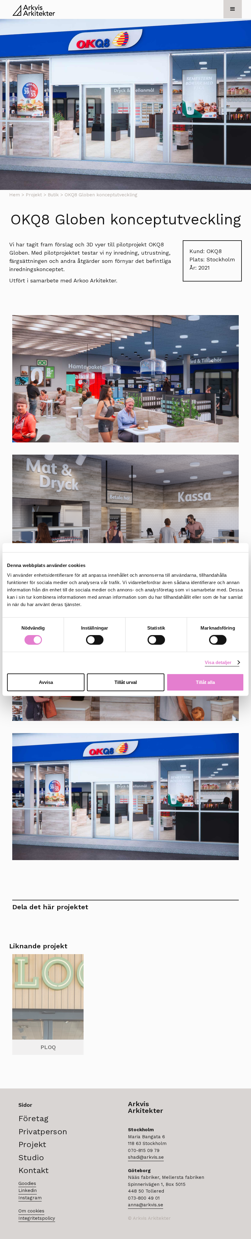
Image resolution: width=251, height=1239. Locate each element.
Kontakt (33, 1170)
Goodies (27, 1183)
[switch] (94, 640)
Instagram (30, 1198)
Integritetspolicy (36, 1218)
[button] (232, 9)
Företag (33, 1118)
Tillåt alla (205, 682)
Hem (14, 195)
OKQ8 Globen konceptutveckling (101, 195)
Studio (31, 1157)
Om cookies (31, 1211)
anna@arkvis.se (145, 1205)
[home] (33, 10)
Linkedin (27, 1190)
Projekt (34, 195)
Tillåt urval (125, 682)
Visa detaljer (218, 662)
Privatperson (42, 1131)
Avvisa (46, 682)
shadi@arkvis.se (146, 1157)
